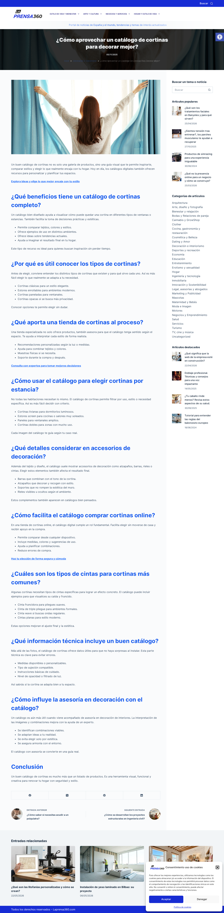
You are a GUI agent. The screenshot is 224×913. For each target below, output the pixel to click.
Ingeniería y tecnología (186, 276)
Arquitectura (179, 202)
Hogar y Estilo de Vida (145, 14)
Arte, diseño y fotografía (187, 207)
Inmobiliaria (179, 280)
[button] (219, 37)
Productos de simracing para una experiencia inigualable (198, 158)
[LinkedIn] (141, 795)
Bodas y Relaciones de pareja (190, 215)
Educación (178, 259)
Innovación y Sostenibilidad (189, 284)
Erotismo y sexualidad (186, 267)
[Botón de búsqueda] (209, 90)
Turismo (177, 328)
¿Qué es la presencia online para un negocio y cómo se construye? (198, 177)
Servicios (177, 323)
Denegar (202, 899)
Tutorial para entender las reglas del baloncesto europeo (198, 419)
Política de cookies (182, 907)
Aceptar (166, 899)
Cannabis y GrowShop (186, 220)
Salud (175, 319)
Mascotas (178, 297)
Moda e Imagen (181, 306)
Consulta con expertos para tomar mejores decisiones (46, 365)
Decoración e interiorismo (188, 246)
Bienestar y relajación (185, 211)
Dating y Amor (181, 241)
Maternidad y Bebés (184, 302)
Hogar (176, 271)
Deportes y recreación (186, 250)
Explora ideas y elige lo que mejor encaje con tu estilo (45, 181)
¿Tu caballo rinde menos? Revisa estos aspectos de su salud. (197, 400)
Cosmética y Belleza (184, 237)
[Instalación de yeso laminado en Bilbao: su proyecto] (112, 864)
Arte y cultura (91, 14)
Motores (177, 310)
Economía (178, 254)
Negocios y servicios (116, 14)
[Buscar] (211, 3)
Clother (176, 224)
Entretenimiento (182, 263)
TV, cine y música (182, 332)
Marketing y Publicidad (186, 293)
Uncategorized (181, 336)
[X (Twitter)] (67, 795)
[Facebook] (30, 795)
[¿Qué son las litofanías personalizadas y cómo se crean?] (43, 864)
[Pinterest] (104, 795)
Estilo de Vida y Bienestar (63, 14)
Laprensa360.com (64, 909)
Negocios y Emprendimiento (189, 315)
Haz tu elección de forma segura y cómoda (38, 558)
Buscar (204, 3)
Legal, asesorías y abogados (189, 289)
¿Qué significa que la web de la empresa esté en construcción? (199, 357)
